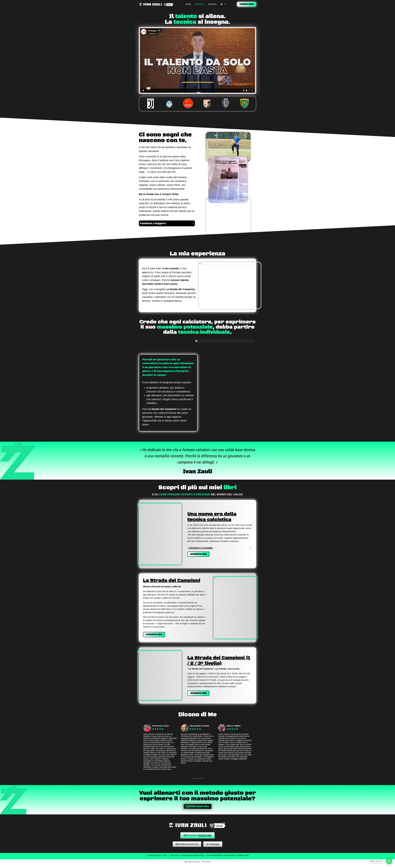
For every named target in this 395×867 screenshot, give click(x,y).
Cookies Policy (243, 855)
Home (188, 4)
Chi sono (199, 4)
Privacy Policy (229, 855)
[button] (197, 60)
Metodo (212, 4)
